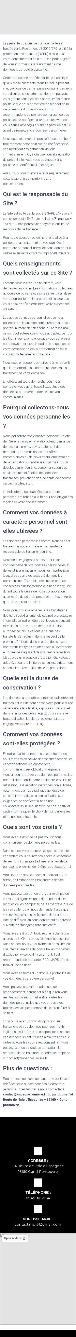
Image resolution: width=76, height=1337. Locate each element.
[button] (38, 28)
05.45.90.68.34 (38, 1198)
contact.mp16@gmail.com (38, 1224)
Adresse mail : (38, 1219)
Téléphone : (38, 1192)
